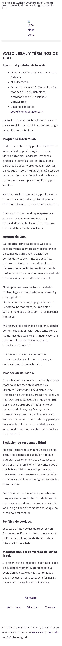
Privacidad (32, 607)
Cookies (50, 607)
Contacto (31, 597)
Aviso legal (14, 607)
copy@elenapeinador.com (27, 111)
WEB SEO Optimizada (45, 632)
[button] (31, 41)
